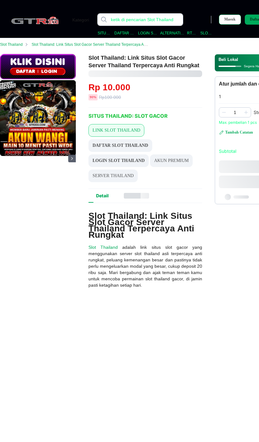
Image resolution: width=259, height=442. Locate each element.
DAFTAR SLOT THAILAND (125, 33)
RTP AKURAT (192, 33)
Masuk (230, 19)
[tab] (102, 196)
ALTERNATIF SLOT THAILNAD (172, 33)
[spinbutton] (235, 112)
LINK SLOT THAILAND (116, 130)
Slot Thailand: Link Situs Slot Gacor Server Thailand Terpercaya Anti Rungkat (97, 44)
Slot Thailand (11, 44)
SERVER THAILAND (113, 175)
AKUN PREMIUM (171, 160)
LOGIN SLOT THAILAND (148, 33)
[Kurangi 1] (224, 112)
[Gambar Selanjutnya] (72, 158)
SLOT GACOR (206, 33)
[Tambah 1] (246, 112)
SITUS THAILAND (105, 33)
